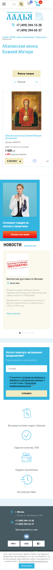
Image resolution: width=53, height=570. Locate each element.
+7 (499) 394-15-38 (29, 25)
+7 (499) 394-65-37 (29, 30)
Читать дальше (13, 313)
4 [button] (27, 333)
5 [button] (30, 333)
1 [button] (19, 333)
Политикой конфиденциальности (33, 561)
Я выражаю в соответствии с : (27, 381)
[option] (26, 290)
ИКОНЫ (12, 37)
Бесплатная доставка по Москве (24, 278)
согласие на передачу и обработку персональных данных (27, 379)
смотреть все (30, 245)
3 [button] (25, 333)
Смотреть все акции (20, 234)
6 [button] (33, 333)
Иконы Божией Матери (25, 37)
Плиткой (21, 82)
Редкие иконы (40, 37)
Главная (5, 37)
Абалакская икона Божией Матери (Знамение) (23, 137)
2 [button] (22, 333)
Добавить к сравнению (47, 161)
